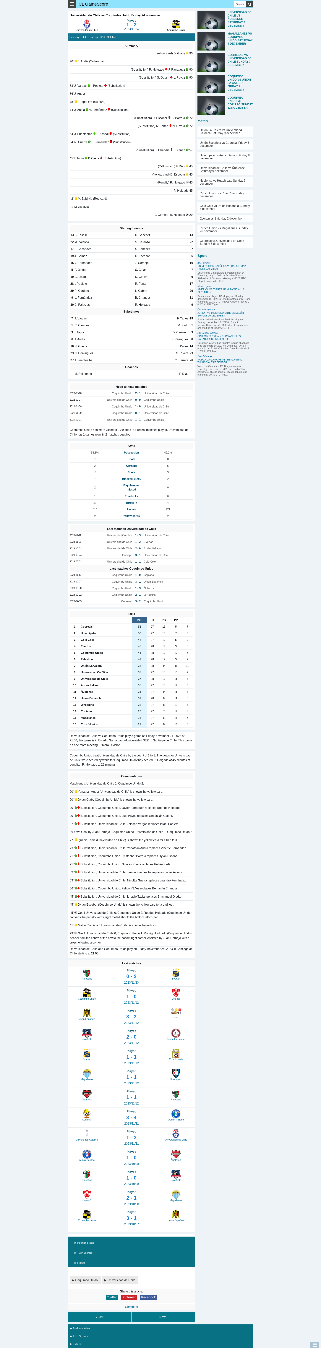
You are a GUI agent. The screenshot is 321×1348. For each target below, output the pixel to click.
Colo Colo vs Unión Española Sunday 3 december (225, 207)
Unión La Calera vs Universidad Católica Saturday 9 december (221, 132)
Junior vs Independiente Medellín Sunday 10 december (220, 314)
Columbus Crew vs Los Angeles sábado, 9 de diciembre (219, 337)
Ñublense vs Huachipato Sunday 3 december (223, 182)
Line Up (94, 37)
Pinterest (129, 1297)
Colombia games (206, 309)
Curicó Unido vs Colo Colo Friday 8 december (223, 195)
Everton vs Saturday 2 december (221, 218)
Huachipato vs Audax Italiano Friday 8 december (225, 157)
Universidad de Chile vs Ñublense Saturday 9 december (222, 169)
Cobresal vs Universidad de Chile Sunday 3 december (222, 242)
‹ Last (99, 1317)
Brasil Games (204, 356)
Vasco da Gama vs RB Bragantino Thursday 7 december (219, 361)
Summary (74, 37)
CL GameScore (93, 4)
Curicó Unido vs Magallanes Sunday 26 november (224, 230)
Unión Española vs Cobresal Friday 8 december (224, 144)
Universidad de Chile (121, 1280)
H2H (102, 37)
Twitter (112, 1297)
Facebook (148, 1297)
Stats (84, 37)
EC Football (203, 262)
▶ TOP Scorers (83, 1252)
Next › (163, 1317)
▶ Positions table (84, 1242)
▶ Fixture (79, 1262)
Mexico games (205, 286)
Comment (131, 1306)
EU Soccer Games (207, 333)
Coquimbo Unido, (87, 1280)
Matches (111, 37)
